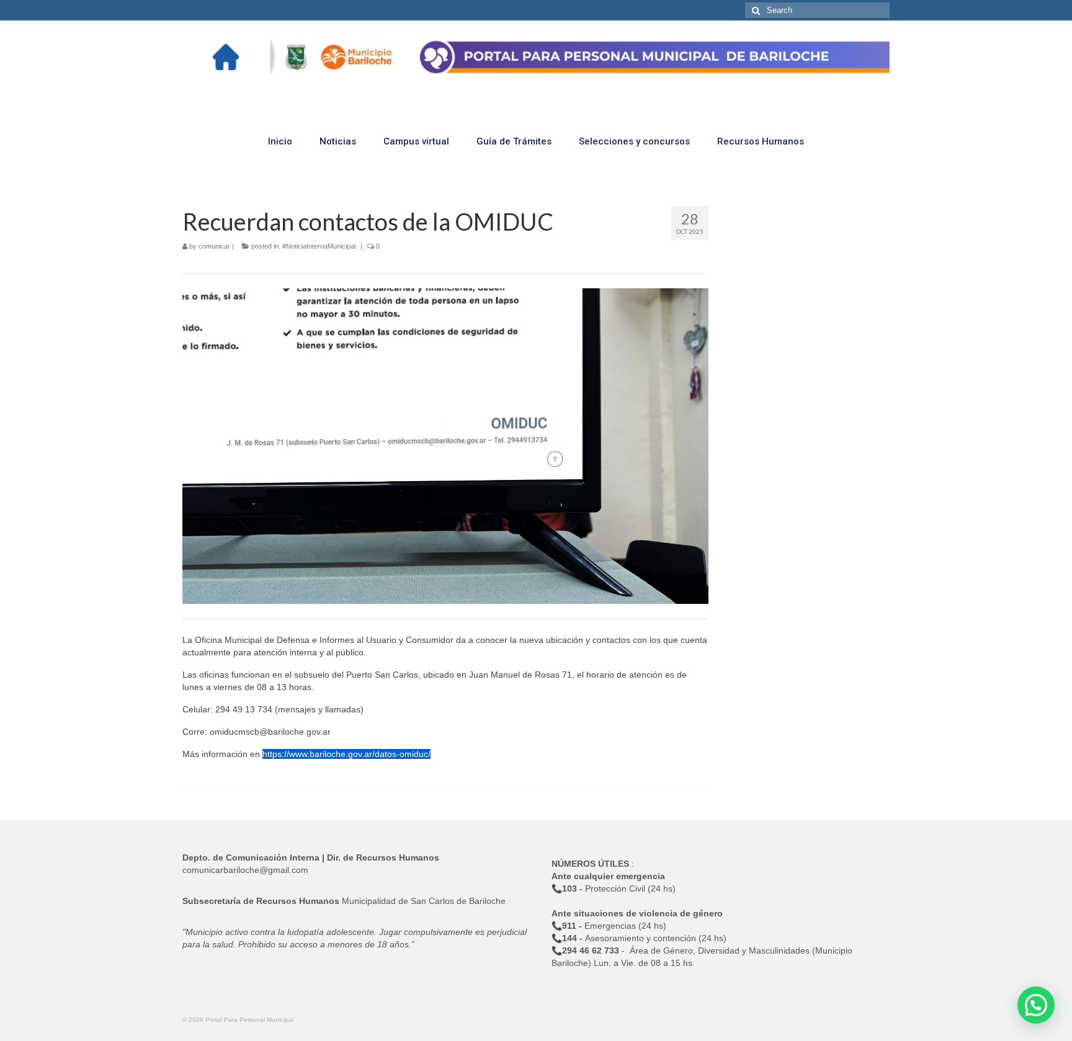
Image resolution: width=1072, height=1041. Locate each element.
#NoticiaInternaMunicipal (318, 246)
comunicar (214, 246)
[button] (1036, 1005)
